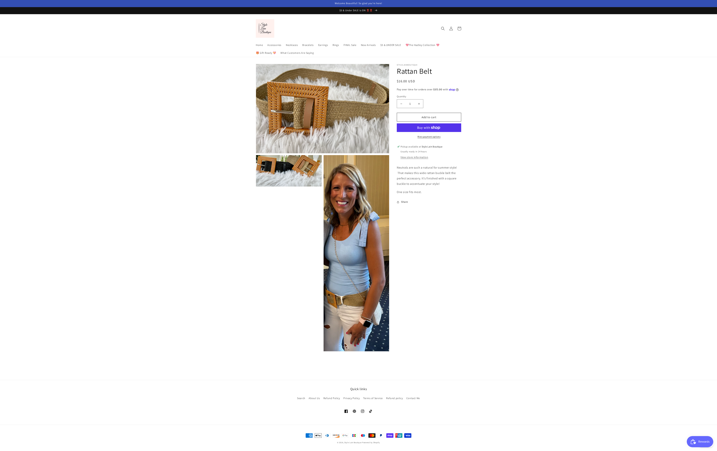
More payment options (429, 136)
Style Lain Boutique (352, 442)
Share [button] (404, 201)
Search (301, 398)
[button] (443, 28)
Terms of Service (373, 398)
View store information (414, 157)
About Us (314, 398)
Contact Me (413, 398)
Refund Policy (331, 398)
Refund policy (394, 398)
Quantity (401, 96)
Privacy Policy (351, 398)
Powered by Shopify (371, 442)
